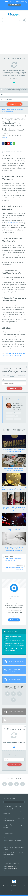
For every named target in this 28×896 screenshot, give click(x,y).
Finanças (5, 137)
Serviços (14, 889)
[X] (13, 699)
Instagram (10, 415)
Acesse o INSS (12, 720)
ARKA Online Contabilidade (16, 661)
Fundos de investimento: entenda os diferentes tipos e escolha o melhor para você (14, 508)
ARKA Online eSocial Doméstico (14, 670)
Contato (18, 889)
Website (10, 412)
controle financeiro (13, 223)
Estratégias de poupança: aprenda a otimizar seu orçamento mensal (14, 469)
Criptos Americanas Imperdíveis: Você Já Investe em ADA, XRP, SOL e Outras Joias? (14, 488)
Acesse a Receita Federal (16, 711)
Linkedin (10, 418)
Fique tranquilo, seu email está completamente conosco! (15, 90)
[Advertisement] (14, 39)
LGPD (22, 889)
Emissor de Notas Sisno (15, 679)
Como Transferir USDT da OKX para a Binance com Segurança (14, 450)
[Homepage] (14, 14)
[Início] (14, 881)
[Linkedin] (19, 693)
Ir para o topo (9, 889)
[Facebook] (7, 693)
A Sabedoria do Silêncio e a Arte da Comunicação (14, 567)
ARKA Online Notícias (6, 885)
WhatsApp (18, 418)
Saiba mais (13, 619)
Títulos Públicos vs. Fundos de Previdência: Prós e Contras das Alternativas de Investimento (14, 548)
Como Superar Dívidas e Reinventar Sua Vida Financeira (14, 558)
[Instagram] (13, 693)
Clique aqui (13, 4)
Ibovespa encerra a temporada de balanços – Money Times (14, 529)
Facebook (17, 412)
